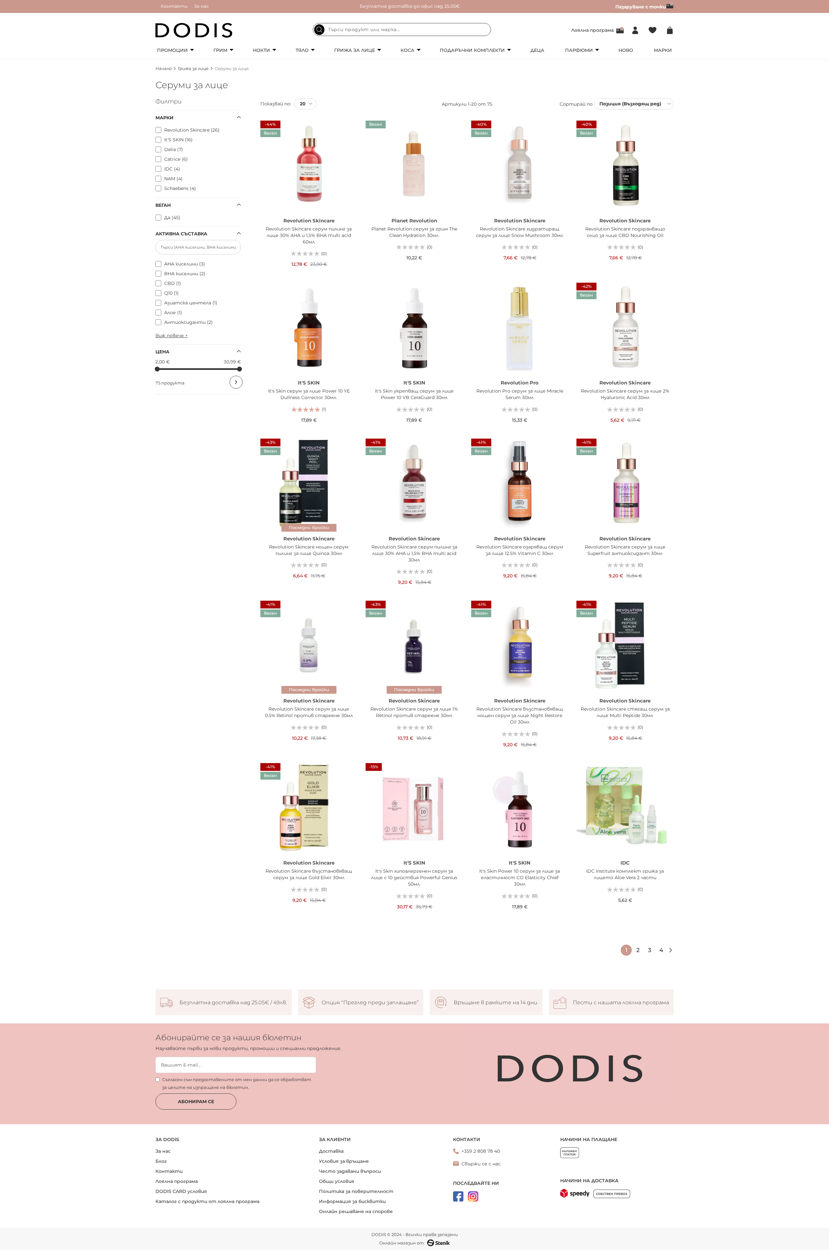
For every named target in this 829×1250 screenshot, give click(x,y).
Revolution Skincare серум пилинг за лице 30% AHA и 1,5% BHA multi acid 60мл (309, 235)
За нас (201, 6)
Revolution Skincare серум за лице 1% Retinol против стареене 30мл (414, 712)
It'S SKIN (309, 383)
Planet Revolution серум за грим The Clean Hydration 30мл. (414, 232)
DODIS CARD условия (181, 1191)
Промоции (172, 50)
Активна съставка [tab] (181, 234)
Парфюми (579, 50)
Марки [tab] (164, 118)
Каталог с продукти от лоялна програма (207, 1201)
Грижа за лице (354, 50)
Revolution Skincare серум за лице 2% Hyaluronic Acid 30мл (625, 394)
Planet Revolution (414, 221)
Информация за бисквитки (352, 1201)
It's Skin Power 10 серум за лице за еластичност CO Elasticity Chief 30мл (519, 877)
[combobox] (402, 29)
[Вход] (635, 30)
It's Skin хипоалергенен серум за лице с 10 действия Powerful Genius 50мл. (414, 877)
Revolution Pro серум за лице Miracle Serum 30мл (519, 394)
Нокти (261, 50)
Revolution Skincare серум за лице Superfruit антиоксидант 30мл (625, 550)
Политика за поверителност (356, 1191)
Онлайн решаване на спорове (356, 1211)
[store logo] (194, 30)
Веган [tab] (163, 205)
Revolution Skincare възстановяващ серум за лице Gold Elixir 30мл (309, 874)
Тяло (302, 50)
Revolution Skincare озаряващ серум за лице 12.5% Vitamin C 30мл (519, 550)
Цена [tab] (162, 352)
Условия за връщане (344, 1161)
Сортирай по (576, 104)
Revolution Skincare (309, 221)
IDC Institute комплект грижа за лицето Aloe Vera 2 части (625, 874)
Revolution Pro (520, 383)
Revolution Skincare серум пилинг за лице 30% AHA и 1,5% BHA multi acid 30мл (414, 553)
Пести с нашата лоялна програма (621, 1003)
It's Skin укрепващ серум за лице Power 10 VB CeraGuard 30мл (414, 394)
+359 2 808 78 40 (480, 1151)
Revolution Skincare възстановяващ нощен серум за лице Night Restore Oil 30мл (519, 715)
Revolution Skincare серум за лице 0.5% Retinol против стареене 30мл (309, 712)
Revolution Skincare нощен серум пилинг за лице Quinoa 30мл (308, 550)
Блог (161, 1161)
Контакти (174, 6)
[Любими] (652, 30)
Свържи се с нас (481, 1164)
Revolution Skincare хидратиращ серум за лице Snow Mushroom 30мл (519, 232)
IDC (625, 863)
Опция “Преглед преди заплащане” (370, 1003)
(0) (324, 253)
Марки (663, 50)
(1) (324, 409)
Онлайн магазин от (401, 1242)
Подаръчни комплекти (472, 50)
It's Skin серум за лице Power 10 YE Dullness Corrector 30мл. (309, 394)
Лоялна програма (592, 30)
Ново (626, 50)
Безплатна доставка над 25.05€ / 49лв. (233, 1003)
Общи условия (336, 1181)
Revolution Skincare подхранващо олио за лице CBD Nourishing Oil (625, 232)
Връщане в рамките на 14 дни (496, 1003)
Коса (407, 50)
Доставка (331, 1151)
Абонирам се (196, 1101)
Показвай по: (275, 104)
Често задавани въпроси (350, 1171)
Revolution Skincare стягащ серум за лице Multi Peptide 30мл (625, 712)
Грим (220, 50)
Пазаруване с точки (640, 7)
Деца (537, 50)
